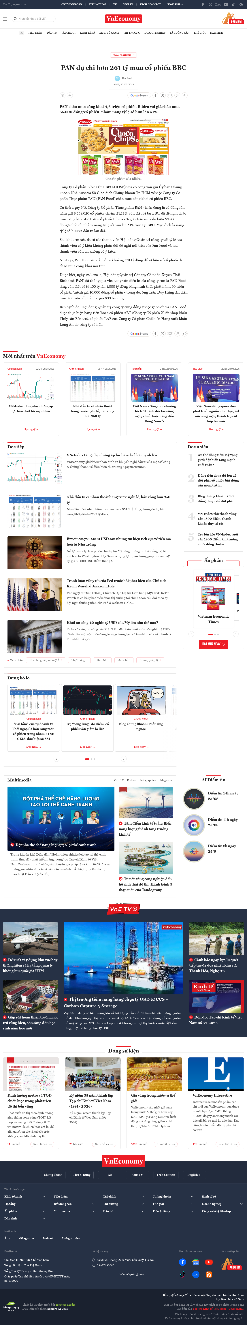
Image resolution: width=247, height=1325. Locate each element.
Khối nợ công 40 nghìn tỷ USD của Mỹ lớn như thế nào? (112, 623)
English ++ (175, 4)
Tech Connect (150, 4)
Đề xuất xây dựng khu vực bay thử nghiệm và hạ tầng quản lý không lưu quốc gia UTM (30, 965)
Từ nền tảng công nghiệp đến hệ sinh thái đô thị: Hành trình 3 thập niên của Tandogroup (145, 884)
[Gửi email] (170, 95)
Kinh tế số (87, 33)
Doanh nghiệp (154, 33)
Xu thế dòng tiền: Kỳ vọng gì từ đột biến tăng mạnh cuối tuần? (217, 460)
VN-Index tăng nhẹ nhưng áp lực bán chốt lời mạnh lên (112, 455)
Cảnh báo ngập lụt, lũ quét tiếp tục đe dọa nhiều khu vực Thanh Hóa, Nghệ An (213, 965)
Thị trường (131, 33)
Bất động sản (179, 33)
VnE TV (128, 4)
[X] (210, 4)
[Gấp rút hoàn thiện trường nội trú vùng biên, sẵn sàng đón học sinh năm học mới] (30, 996)
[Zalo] (218, 4)
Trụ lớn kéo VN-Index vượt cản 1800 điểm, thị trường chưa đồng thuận (218, 539)
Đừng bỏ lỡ (18, 678)
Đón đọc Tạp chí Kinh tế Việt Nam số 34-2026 (215, 1020)
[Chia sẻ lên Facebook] (155, 95)
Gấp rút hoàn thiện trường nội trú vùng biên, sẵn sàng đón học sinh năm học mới (30, 1023)
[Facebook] (203, 4)
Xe (115, 4)
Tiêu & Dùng (97, 4)
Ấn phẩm (213, 561)
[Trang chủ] (21, 33)
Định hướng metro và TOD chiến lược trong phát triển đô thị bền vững (29, 1101)
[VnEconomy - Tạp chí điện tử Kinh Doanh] (123, 1161)
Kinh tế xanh (109, 33)
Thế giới (200, 33)
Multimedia (19, 780)
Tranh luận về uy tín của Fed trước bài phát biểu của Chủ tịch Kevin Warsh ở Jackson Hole (116, 583)
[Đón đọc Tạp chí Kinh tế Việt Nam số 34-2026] (216, 996)
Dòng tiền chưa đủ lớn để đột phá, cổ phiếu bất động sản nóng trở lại (218, 480)
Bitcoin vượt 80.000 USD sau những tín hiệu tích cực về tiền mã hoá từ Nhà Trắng (119, 541)
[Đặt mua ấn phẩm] (233, 18)
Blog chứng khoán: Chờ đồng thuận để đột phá (215, 499)
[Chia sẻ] (185, 95)
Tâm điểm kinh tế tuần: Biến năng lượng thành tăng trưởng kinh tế (145, 829)
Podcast (132, 780)
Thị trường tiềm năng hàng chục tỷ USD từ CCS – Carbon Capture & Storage (116, 1002)
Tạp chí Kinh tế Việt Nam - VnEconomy (218, 1308)
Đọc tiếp (15, 447)
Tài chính (68, 33)
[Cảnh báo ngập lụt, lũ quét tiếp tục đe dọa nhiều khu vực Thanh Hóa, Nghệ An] (216, 938)
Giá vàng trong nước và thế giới (153, 1098)
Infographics (148, 780)
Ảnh (7, 1238)
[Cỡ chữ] (70, 95)
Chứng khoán (71, 4)
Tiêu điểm (35, 33)
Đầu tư (52, 33)
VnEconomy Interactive (212, 1095)
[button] (87, 759)
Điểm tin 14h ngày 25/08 (223, 796)
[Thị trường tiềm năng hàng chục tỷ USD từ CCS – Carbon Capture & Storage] (123, 958)
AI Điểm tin (213, 780)
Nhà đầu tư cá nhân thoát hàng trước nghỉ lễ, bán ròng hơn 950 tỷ (92, 411)
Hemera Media (65, 1304)
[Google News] (241, 4)
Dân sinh (216, 33)
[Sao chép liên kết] (177, 95)
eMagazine (166, 780)
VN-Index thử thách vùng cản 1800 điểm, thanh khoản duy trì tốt (217, 518)
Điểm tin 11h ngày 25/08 (223, 822)
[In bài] (62, 95)
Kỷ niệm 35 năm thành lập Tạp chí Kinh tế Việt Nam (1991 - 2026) (91, 1101)
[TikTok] (233, 4)
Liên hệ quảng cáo (131, 1274)
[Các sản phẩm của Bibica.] (123, 120)
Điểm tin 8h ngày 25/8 (222, 849)
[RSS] (209, 1275)
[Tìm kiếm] (15, 19)
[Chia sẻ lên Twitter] (163, 95)
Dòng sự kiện (123, 1051)
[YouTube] (226, 4)
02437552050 (105, 1265)
